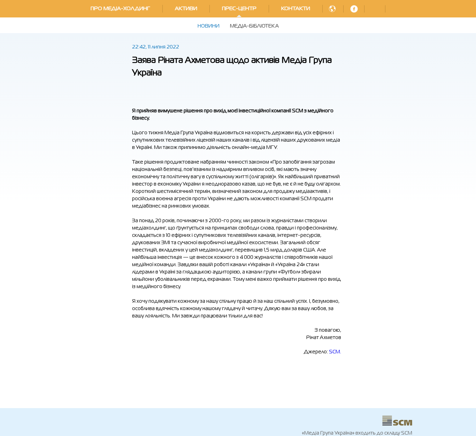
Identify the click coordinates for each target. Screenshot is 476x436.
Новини (209, 26)
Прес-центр (239, 8)
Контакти (295, 8)
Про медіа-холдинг (120, 8)
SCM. (335, 352)
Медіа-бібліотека (254, 26)
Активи (186, 8)
